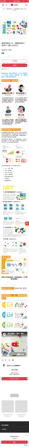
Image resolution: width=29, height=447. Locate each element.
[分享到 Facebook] (6, 360)
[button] (14, 61)
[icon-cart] (25, 4)
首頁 (4, 9)
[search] (6, 4)
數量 (3, 53)
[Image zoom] (14, 26)
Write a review (14, 379)
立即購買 (14, 65)
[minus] (3, 56)
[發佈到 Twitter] (9, 360)
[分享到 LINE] (13, 360)
